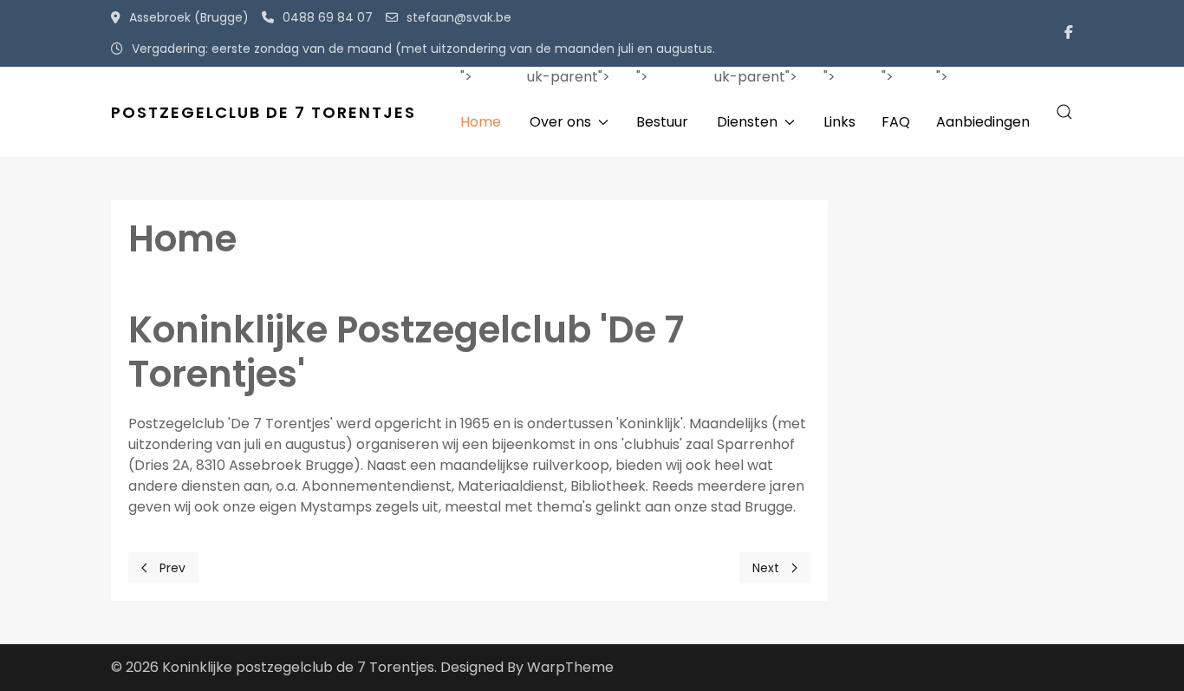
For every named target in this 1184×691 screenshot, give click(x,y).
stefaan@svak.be (459, 17)
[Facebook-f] (1068, 33)
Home (480, 122)
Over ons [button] (560, 122)
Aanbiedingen (983, 122)
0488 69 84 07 (328, 17)
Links (839, 122)
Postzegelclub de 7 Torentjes (263, 112)
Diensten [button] (747, 122)
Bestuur (662, 122)
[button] (1064, 112)
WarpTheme (570, 667)
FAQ (895, 122)
